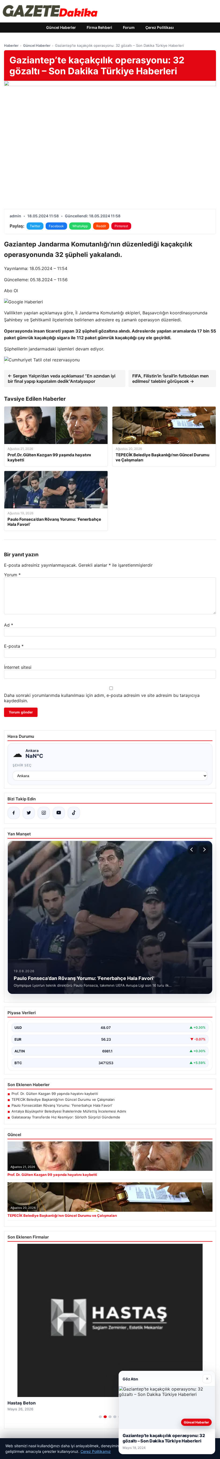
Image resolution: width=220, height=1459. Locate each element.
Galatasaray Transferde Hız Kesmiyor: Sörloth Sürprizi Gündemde (66, 1117)
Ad (8, 625)
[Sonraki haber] (203, 849)
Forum (129, 27)
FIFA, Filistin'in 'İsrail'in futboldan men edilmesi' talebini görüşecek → (170, 378)
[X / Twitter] (29, 813)
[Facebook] (14, 813)
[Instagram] (44, 813)
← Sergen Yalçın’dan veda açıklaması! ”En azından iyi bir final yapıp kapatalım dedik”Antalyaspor (61, 378)
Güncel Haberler (61, 27)
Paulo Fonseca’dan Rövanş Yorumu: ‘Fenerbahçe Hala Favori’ (62, 1105)
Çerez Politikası (159, 27)
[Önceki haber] (192, 849)
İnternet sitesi (17, 667)
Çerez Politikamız (95, 1451)
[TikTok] (74, 813)
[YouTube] (59, 813)
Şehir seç (22, 765)
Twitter (35, 226)
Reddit (101, 226)
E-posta (14, 646)
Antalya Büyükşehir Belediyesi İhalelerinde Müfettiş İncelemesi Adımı (69, 1111)
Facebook (56, 226)
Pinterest (121, 226)
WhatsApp (80, 226)
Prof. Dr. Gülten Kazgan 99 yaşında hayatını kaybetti (55, 1093)
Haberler (11, 45)
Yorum (12, 574)
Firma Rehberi (99, 27)
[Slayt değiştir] (100, 1416)
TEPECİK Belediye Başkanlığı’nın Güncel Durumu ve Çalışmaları (63, 1099)
